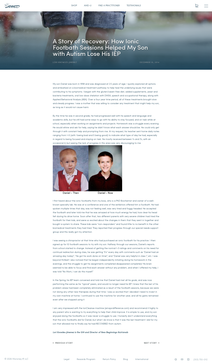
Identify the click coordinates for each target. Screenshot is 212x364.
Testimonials (134, 6)
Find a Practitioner (109, 6)
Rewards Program (86, 359)
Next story (150, 343)
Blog (125, 359)
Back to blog (61, 18)
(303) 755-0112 (200, 360)
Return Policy (109, 359)
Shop (74, 6)
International (141, 359)
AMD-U (87, 6)
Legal (66, 359)
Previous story (64, 343)
